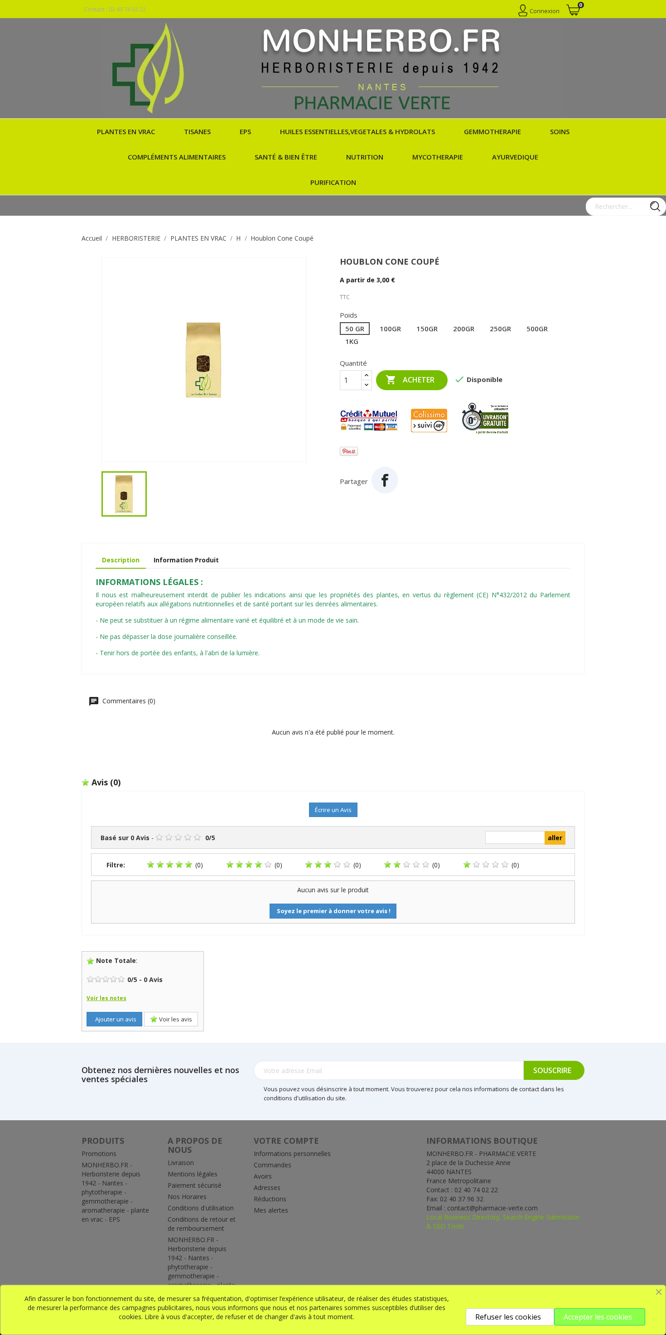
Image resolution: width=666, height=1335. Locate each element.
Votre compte (286, 1140)
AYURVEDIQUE (515, 156)
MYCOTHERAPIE (437, 156)
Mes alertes (271, 1210)
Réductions (270, 1199)
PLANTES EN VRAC (126, 131)
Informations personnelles (292, 1153)
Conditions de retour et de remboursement (202, 1224)
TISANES (197, 131)
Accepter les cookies (598, 1317)
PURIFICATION (333, 182)
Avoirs (263, 1176)
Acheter (410, 379)
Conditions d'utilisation (201, 1208)
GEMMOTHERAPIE (492, 131)
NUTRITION (364, 156)
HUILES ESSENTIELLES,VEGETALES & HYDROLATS (357, 131)
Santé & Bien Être (286, 156)
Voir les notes (106, 998)
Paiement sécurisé (195, 1185)
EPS (245, 131)
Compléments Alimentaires (177, 156)
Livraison (181, 1162)
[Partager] (385, 480)
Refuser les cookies (508, 1317)
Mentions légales (192, 1174)
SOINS (559, 131)
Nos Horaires (187, 1196)
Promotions (99, 1153)
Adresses (267, 1187)
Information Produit (186, 560)
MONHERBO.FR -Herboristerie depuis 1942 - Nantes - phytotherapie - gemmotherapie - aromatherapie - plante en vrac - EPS (115, 1192)
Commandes (272, 1165)
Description (121, 560)
